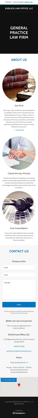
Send (19, 305)
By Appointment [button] (20, 362)
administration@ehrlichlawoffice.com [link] (19, 351)
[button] (19, 130)
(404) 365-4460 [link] (19, 346)
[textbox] (19, 267)
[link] (19, 8)
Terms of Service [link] (20, 313)
